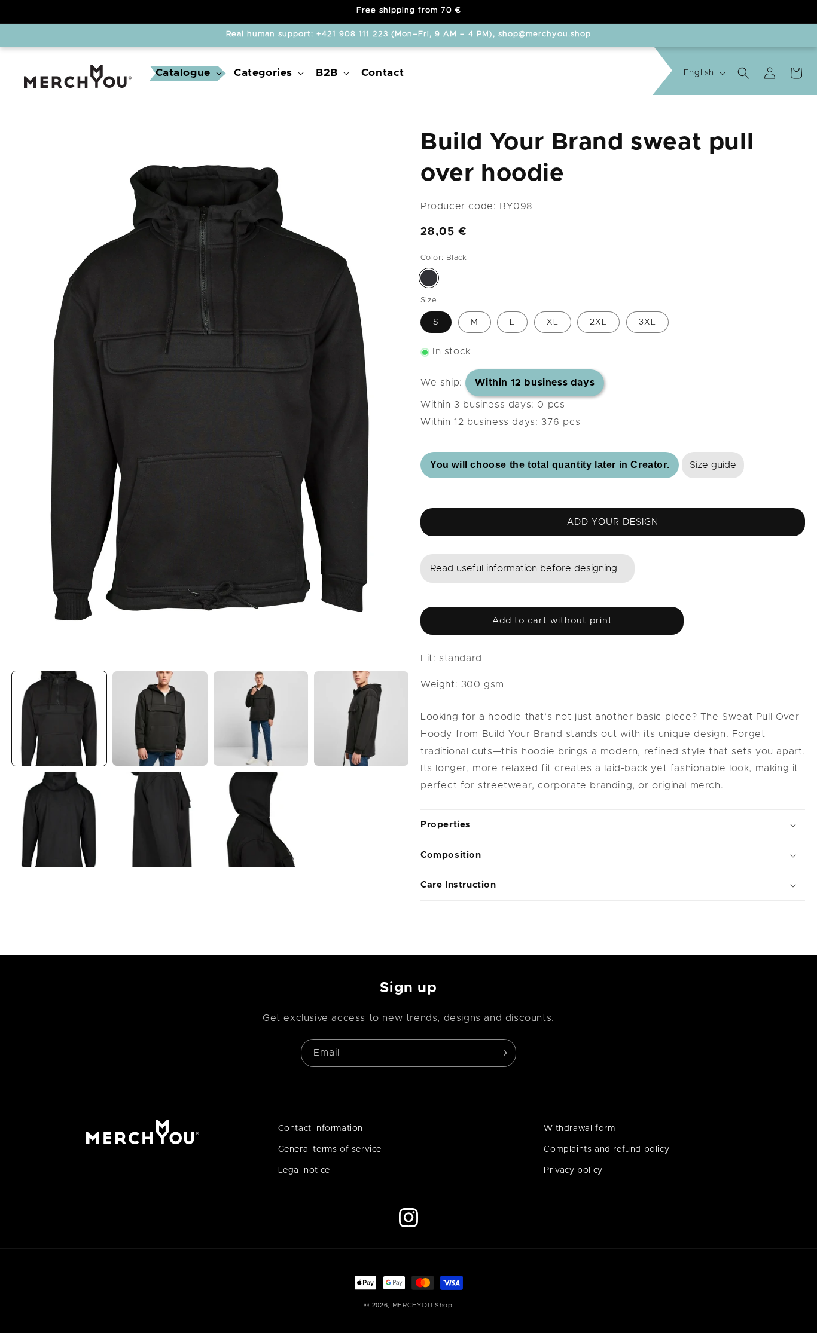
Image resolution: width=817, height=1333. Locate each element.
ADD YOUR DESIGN (613, 522)
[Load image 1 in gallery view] (59, 718)
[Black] (428, 278)
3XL (647, 323)
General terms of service (330, 1149)
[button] (187, 73)
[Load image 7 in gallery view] (261, 819)
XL (553, 323)
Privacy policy (573, 1170)
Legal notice (304, 1170)
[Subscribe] (502, 1053)
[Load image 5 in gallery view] (59, 819)
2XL (598, 323)
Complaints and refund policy (606, 1149)
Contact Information (320, 1128)
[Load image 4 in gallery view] (361, 718)
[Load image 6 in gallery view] (159, 819)
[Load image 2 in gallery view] (159, 718)
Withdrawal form (579, 1128)
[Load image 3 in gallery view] (261, 718)
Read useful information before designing (523, 569)
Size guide (713, 465)
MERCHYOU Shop (422, 1305)
